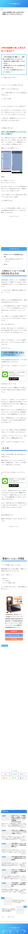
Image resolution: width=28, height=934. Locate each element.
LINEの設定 (5, 645)
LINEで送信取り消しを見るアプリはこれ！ (14, 260)
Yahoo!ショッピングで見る (14, 635)
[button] (22, 778)
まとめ (5, 264)
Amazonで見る (14, 638)
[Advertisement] (14, 30)
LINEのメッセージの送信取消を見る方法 (13, 255)
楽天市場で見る (14, 631)
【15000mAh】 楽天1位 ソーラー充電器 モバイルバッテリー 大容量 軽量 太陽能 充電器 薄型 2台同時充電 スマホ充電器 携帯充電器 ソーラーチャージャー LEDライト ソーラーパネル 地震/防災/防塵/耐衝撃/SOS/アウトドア (14, 621)
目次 (12, 249)
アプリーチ (22, 375)
